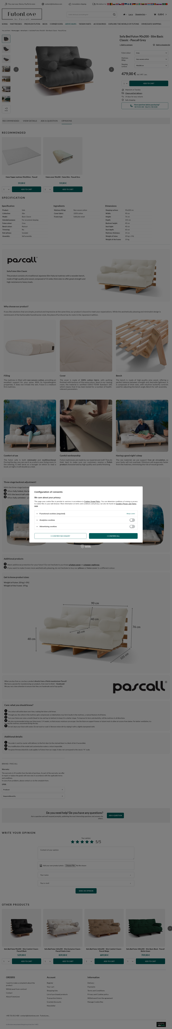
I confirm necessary (60, 536)
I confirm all (113, 536)
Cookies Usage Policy (92, 501)
